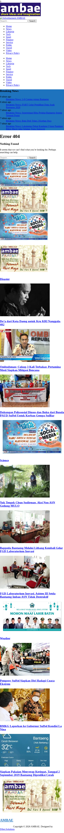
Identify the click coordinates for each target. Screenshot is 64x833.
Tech (8, 34)
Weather (5, 638)
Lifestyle (10, 31)
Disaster (5, 279)
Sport (8, 37)
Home (9, 26)
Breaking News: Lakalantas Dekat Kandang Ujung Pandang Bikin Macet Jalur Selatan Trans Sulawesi (34, 127)
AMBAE (6, 820)
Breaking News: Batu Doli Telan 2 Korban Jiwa (28, 121)
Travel (9, 47)
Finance (9, 39)
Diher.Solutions (7, 829)
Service (9, 42)
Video (9, 50)
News (8, 29)
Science (4, 460)
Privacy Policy (13, 53)
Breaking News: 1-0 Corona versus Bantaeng (27, 99)
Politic (9, 45)
